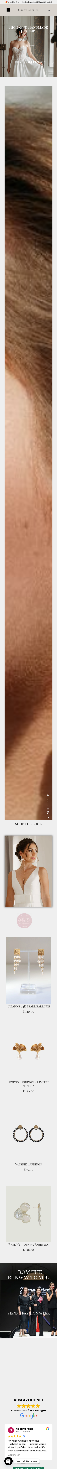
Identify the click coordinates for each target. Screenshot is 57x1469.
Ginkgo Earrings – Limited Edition (29, 1076)
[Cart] (49, 10)
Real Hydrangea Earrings (28, 1237)
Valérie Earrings (28, 1156)
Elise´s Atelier (28, 10)
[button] (8, 10)
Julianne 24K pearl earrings (28, 998)
